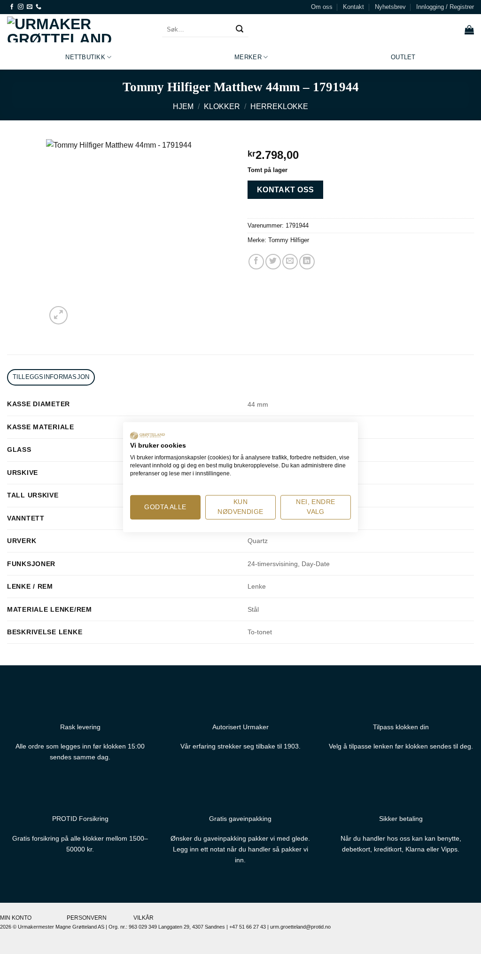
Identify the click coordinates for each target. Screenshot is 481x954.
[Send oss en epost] (29, 7)
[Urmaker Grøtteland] (77, 29)
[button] (445, 7)
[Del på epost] (290, 261)
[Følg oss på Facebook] (12, 7)
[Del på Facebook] (256, 261)
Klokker (222, 106)
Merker (248, 57)
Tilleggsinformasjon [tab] (51, 376)
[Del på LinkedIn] (307, 261)
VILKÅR (143, 918)
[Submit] (240, 30)
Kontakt (353, 6)
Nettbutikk (85, 57)
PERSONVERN (87, 918)
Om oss (322, 6)
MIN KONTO (15, 918)
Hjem (183, 106)
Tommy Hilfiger (288, 240)
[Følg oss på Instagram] (20, 7)
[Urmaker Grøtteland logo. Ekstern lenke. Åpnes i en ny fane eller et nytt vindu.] (147, 435)
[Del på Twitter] (273, 261)
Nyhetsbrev (390, 6)
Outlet (403, 57)
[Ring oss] (38, 7)
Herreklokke (279, 106)
